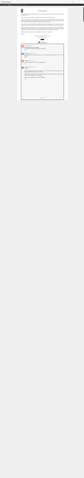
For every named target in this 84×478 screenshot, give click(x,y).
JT (24, 45)
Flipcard (5, 4)
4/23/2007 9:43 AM (32, 66)
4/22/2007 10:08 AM (32, 53)
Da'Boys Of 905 (47, 35)
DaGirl (42, 37)
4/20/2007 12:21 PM (28, 45)
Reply (25, 49)
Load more (42, 98)
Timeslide (25, 4)
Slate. (27, 15)
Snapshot (20, 4)
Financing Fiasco (42, 11)
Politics (45, 37)
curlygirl (25, 60)
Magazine (9, 4)
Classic (2, 4)
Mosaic (13, 4)
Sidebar (16, 4)
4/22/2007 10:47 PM (31, 60)
